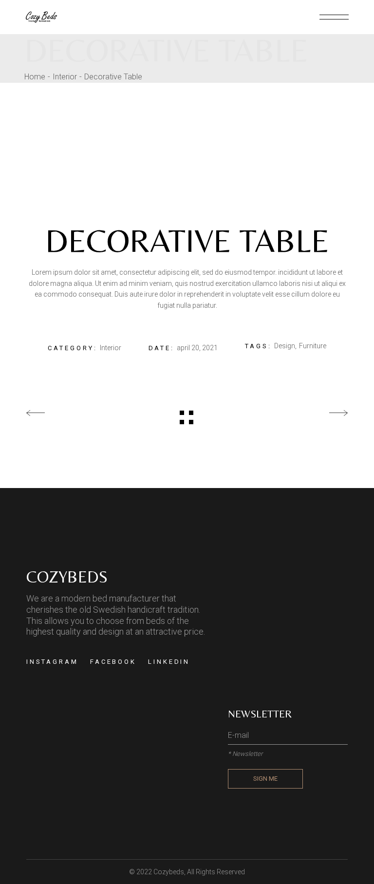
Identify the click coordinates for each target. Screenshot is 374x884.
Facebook (113, 661)
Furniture (312, 346)
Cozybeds (168, 872)
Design (284, 346)
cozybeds (67, 576)
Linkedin (169, 661)
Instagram (52, 661)
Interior (110, 348)
